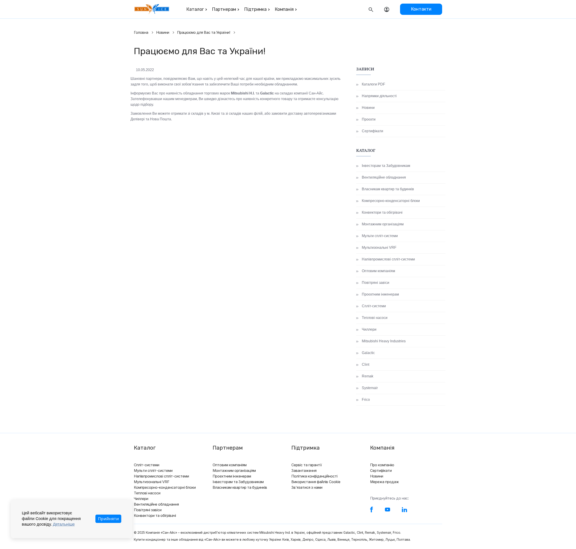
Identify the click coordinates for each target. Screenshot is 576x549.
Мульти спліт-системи (380, 236)
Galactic (368, 353)
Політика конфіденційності (314, 476)
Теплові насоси (374, 318)
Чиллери (369, 329)
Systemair (370, 388)
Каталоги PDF (373, 84)
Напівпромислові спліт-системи (388, 259)
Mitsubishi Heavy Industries (384, 341)
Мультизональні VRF (379, 247)
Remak (367, 376)
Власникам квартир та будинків (388, 189)
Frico (366, 399)
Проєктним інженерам (380, 294)
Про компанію (382, 465)
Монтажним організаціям (383, 224)
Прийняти (108, 518)
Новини (162, 32)
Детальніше (64, 524)
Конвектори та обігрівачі (382, 212)
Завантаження (304, 470)
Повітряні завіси (375, 283)
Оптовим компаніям (378, 271)
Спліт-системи (374, 306)
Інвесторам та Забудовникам (386, 166)
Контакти (421, 9)
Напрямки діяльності (379, 96)
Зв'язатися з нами (306, 487)
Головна (141, 32)
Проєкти (369, 119)
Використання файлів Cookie (315, 482)
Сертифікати (372, 131)
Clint (365, 364)
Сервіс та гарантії (306, 465)
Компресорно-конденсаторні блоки (391, 201)
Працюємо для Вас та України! (203, 32)
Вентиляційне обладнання (384, 177)
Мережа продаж (384, 482)
